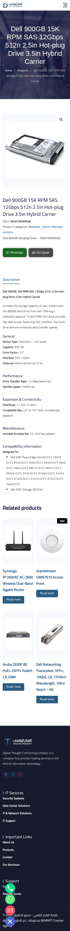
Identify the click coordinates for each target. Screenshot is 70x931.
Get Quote (42, 252)
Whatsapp (16, 252)
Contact (7, 857)
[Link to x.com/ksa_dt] (6, 774)
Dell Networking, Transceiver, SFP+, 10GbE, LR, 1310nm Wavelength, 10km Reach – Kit (51, 677)
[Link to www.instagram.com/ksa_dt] (20, 774)
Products (8, 850)
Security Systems (13, 798)
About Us (8, 842)
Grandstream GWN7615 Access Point (49, 577)
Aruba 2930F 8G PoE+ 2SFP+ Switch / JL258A (17, 670)
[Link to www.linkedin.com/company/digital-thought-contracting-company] (13, 774)
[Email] (10, 910)
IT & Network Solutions (17, 813)
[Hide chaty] (10, 922)
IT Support (9, 821)
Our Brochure (11, 864)
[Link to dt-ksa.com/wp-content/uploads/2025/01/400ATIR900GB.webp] (35, 150)
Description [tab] (11, 279)
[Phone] (10, 888)
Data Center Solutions (16, 805)
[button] (61, 119)
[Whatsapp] (10, 899)
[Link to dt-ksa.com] (12, 5)
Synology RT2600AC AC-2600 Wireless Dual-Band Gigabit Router (18, 580)
